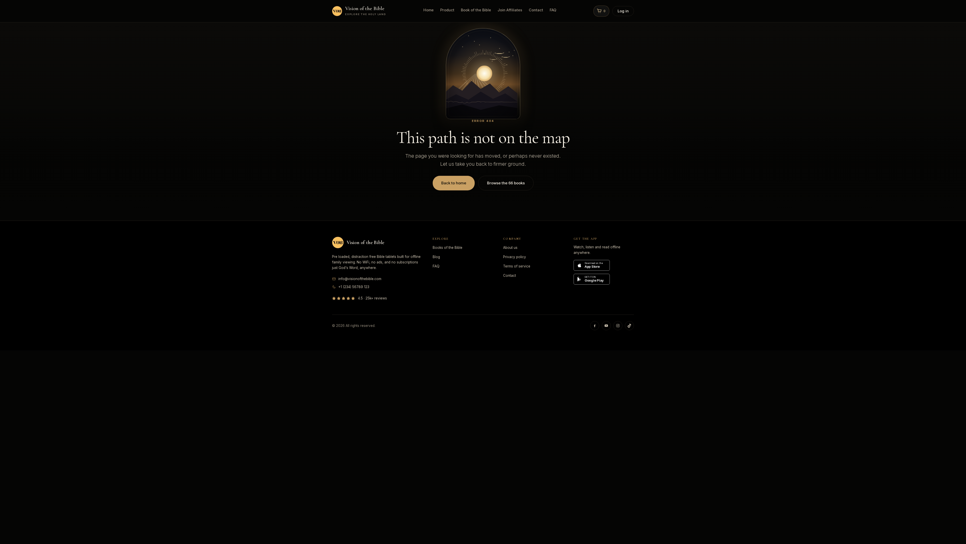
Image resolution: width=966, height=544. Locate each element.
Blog (436, 257)
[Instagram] (617, 325)
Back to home (453, 183)
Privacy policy (514, 257)
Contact (536, 10)
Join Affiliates (510, 10)
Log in (623, 11)
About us (510, 248)
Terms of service (516, 266)
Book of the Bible (476, 10)
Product (447, 10)
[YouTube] (606, 325)
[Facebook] (594, 325)
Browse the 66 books (506, 183)
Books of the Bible (447, 248)
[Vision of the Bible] (338, 242)
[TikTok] (629, 325)
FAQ (553, 10)
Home (428, 10)
